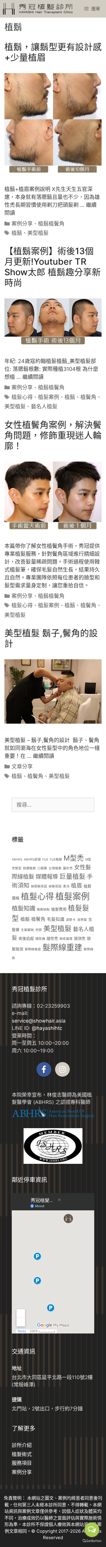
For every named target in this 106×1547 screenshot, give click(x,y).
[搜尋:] (53, 805)
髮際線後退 (33, 949)
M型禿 (74, 858)
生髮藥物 (27, 930)
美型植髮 (38, 233)
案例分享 (22, 224)
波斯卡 (71, 920)
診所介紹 (22, 1445)
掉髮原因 (55, 886)
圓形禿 (68, 868)
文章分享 (22, 766)
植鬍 (16, 233)
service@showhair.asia (39, 1021)
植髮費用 (59, 909)
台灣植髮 (55, 868)
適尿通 (40, 939)
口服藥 (42, 868)
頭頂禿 (79, 938)
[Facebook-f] (44, 1069)
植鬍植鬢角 (51, 224)
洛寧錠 (82, 920)
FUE (45, 859)
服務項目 (22, 1463)
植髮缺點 (43, 909)
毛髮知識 (55, 919)
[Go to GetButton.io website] (91, 1541)
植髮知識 (23, 908)
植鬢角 (88, 397)
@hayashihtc (47, 1028)
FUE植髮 (56, 859)
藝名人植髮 (44, 406)
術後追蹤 (26, 938)
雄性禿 (52, 938)
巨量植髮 (72, 876)
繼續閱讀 (33, 377)
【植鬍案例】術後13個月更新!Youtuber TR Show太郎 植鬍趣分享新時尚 (52, 267)
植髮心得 (22, 397)
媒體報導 (47, 876)
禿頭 (38, 930)
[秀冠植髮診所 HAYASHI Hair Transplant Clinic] (38, 9)
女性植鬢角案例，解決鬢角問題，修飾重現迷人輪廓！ (53, 435)
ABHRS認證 (32, 859)
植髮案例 (48, 397)
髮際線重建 (62, 947)
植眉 (76, 885)
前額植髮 (29, 868)
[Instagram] (62, 1069)
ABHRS (17, 859)
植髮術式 (22, 1454)
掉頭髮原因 (39, 886)
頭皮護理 (65, 939)
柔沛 (66, 886)
